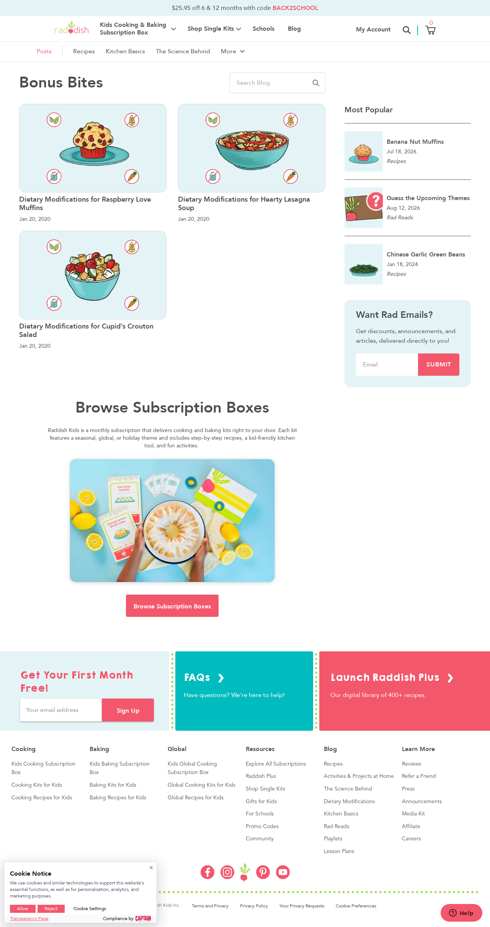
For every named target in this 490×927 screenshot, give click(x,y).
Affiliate (411, 826)
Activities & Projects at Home (359, 776)
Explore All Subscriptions (276, 764)
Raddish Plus (261, 776)
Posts (44, 51)
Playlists (333, 839)
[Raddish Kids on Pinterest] (263, 877)
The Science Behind (183, 51)
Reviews (411, 764)
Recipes (84, 51)
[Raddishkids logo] (245, 873)
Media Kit (413, 814)
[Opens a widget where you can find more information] (461, 913)
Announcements (422, 801)
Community (260, 839)
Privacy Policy (254, 906)
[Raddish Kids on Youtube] (283, 877)
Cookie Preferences (356, 906)
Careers (411, 839)
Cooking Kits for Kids (36, 785)
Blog (294, 29)
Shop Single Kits (265, 789)
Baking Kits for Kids (113, 785)
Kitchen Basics (125, 51)
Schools (263, 29)
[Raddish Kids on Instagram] (227, 877)
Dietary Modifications (349, 801)
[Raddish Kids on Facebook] (207, 877)
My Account (373, 29)
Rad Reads (336, 826)
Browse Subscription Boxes (172, 606)
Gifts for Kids (261, 801)
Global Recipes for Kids (196, 797)
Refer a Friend (419, 776)
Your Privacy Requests (301, 906)
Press (408, 789)
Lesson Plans (339, 851)
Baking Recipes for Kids (118, 797)
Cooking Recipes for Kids (41, 797)
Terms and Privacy (210, 906)
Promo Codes (262, 826)
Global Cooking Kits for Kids (201, 785)
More (228, 51)
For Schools (260, 814)
